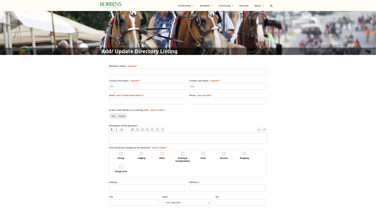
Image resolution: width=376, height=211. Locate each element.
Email (125, 95)
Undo (259, 129)
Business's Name (122, 66)
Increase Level (152, 129)
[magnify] (271, 5)
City (111, 196)
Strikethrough (121, 129)
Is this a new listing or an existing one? (136, 110)
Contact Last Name (203, 80)
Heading (132, 129)
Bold (111, 129)
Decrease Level (147, 129)
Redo (264, 129)
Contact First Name (123, 80)
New (113, 116)
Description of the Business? (123, 125)
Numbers (142, 129)
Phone (199, 95)
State (165, 196)
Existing (122, 116)
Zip (217, 196)
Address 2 (194, 182)
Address (113, 182)
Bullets (137, 129)
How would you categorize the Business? (137, 147)
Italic (116, 129)
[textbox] (188, 138)
